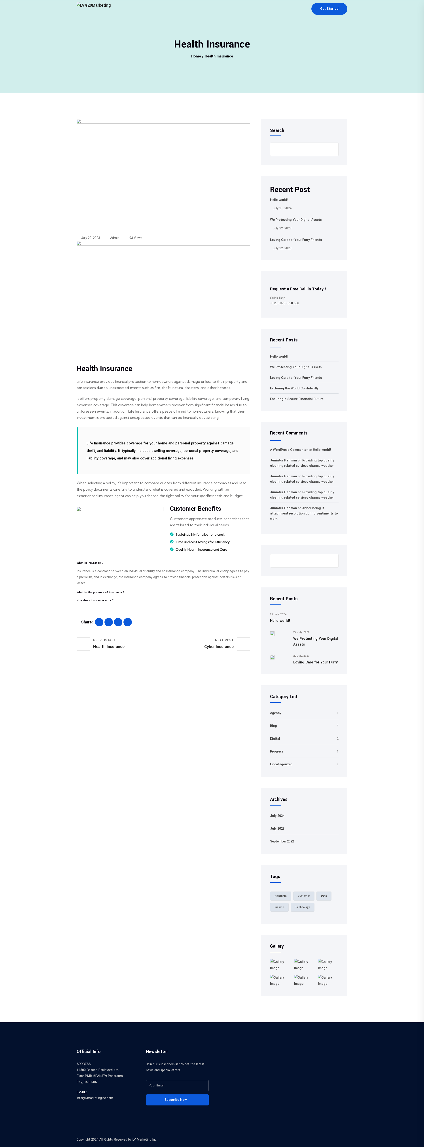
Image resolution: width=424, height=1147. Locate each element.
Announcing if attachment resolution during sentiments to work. (304, 513)
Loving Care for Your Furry (315, 662)
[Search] (331, 560)
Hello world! (279, 200)
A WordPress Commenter (289, 450)
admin (114, 238)
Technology (302, 907)
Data (324, 896)
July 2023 (277, 828)
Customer (304, 896)
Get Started (329, 8)
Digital (275, 738)
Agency (275, 713)
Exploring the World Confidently (294, 388)
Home (196, 56)
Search (277, 131)
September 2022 (282, 841)
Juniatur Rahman (283, 460)
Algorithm (281, 896)
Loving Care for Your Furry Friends (296, 240)
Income (279, 907)
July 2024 (277, 816)
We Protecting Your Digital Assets (296, 219)
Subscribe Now (176, 1099)
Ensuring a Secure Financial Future (297, 399)
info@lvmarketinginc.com (95, 1098)
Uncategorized (281, 764)
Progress (277, 751)
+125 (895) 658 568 (284, 303)
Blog (273, 726)
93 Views (135, 238)
